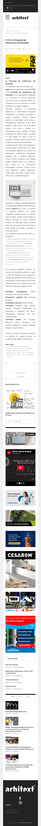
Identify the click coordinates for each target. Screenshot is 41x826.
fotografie (15, 350)
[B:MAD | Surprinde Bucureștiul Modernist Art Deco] (20, 399)
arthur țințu (9, 348)
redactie (8, 675)
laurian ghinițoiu (11, 352)
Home (7, 30)
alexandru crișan (11, 346)
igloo (20, 350)
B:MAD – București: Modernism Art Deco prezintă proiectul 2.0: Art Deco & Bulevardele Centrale (20, 729)
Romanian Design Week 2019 (16, 711)
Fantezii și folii (11, 686)
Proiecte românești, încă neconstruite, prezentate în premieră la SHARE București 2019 (19, 767)
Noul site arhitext (12, 665)
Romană (10, 8)
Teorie (27, 696)
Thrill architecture (10, 5)
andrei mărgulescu (22, 346)
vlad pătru (9, 356)
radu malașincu (30, 352)
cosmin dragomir (19, 348)
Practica (20, 696)
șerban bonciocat (11, 354)
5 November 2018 (13, 48)
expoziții (8, 350)
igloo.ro (12, 336)
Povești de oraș (16, 259)
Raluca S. (9, 667)
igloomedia (25, 350)
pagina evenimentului (24, 339)
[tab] (12, 696)
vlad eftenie (29, 354)
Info (16, 30)
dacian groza (29, 348)
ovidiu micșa (20, 352)
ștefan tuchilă (21, 354)
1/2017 (12, 30)
